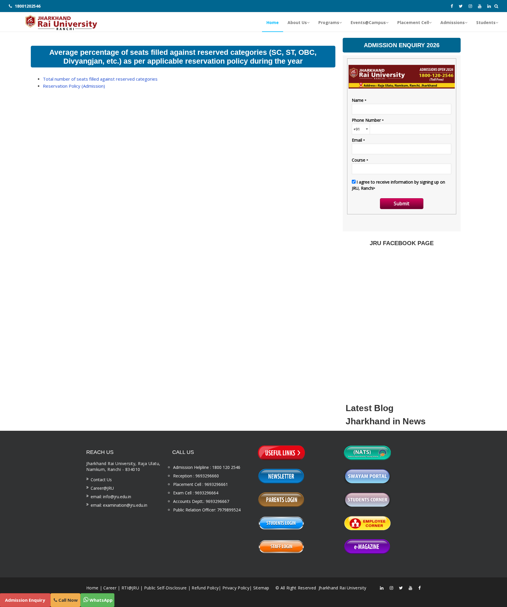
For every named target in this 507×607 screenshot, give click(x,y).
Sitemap (261, 588)
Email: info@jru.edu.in (111, 496)
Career (109, 588)
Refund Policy (205, 588)
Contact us (101, 479)
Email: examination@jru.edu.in (119, 505)
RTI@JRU (130, 588)
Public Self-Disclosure (165, 588)
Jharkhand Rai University (341, 588)
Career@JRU (102, 488)
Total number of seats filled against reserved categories (100, 79)
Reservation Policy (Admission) (74, 86)
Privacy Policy (235, 588)
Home (92, 588)
